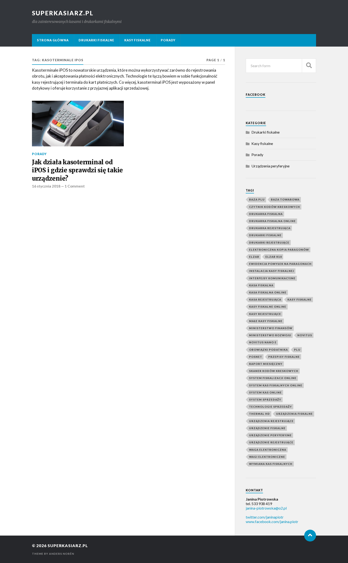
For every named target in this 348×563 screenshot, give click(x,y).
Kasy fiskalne (137, 40)
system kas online (265, 392)
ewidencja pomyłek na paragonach (280, 263)
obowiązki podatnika (268, 349)
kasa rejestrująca (265, 299)
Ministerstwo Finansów (270, 328)
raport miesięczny (265, 363)
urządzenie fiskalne (267, 428)
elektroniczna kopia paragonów (279, 249)
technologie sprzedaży (270, 406)
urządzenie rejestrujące (271, 442)
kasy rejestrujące (265, 313)
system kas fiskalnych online (275, 385)
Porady (168, 40)
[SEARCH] (309, 65)
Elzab (254, 256)
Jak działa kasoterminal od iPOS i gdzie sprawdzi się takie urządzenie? (77, 170)
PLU (297, 349)
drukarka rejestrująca (269, 228)
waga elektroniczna (267, 449)
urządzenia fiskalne (294, 413)
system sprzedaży (265, 399)
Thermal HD (259, 413)
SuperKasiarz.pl (63, 13)
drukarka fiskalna (266, 213)
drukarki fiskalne (265, 235)
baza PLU (257, 199)
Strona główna (53, 40)
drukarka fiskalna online (272, 221)
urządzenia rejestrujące (271, 421)
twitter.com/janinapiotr (265, 517)
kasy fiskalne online (267, 306)
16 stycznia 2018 (46, 186)
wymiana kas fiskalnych (270, 463)
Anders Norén (61, 553)
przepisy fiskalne (284, 356)
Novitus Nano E (263, 342)
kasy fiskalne (299, 299)
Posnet (255, 356)
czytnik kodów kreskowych (274, 206)
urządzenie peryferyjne (270, 435)
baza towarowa (285, 199)
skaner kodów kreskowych (273, 370)
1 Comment (75, 186)
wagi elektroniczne (267, 456)
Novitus (304, 335)
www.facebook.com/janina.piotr (272, 521)
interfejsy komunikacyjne (272, 278)
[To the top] (310, 535)
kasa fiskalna (261, 285)
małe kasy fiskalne (265, 321)
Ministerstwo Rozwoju (270, 335)
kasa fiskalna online (267, 292)
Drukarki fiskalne (96, 40)
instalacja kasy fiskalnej (271, 270)
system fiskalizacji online (272, 378)
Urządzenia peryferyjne (270, 166)
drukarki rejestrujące (269, 242)
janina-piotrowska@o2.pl (266, 508)
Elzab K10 (273, 256)
